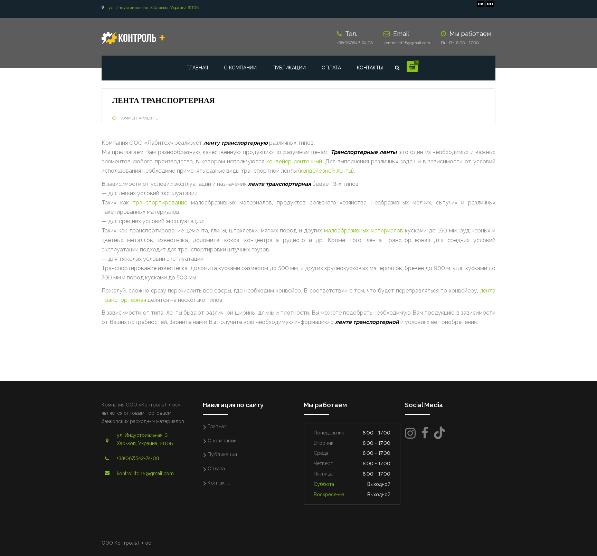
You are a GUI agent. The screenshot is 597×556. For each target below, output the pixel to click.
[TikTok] (439, 433)
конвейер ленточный (294, 161)
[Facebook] (424, 433)
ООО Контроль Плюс (126, 543)
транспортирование (160, 202)
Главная (197, 67)
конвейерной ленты (326, 170)
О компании (240, 67)
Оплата (331, 67)
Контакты (370, 67)
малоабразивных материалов (363, 230)
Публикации (289, 67)
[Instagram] (410, 433)
